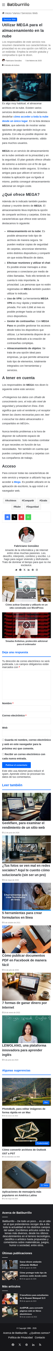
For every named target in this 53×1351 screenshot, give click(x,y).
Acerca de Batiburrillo (15, 1332)
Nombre (7, 703)
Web (4, 727)
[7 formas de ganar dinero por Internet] (26, 987)
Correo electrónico (14, 715)
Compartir (28, 500)
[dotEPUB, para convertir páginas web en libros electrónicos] (10, 1311)
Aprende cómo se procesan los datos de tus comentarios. (23, 775)
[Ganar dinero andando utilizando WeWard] (10, 1264)
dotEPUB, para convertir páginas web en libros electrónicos (31, 1311)
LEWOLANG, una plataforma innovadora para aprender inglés (24, 1050)
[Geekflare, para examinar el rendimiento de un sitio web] (26, 807)
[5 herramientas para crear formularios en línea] (26, 897)
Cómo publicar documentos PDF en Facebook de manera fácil (24, 960)
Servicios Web (29, 13)
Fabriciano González (14, 61)
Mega (17, 482)
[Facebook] (7, 517)
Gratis (44, 500)
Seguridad (33, 507)
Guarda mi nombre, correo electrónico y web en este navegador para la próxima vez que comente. (26, 744)
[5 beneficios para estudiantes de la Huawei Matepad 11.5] (10, 1298)
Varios (16, 13)
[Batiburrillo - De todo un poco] (18, 4)
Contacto (40, 1337)
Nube (18, 507)
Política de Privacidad (20, 1337)
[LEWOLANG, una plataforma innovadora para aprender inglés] (26, 1029)
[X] (14, 517)
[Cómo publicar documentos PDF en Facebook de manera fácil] (26, 939)
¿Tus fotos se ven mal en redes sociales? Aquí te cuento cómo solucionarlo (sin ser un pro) (26, 870)
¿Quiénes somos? (39, 1332)
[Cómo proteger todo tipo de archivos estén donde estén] (10, 1275)
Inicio (8, 13)
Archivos (11, 500)
